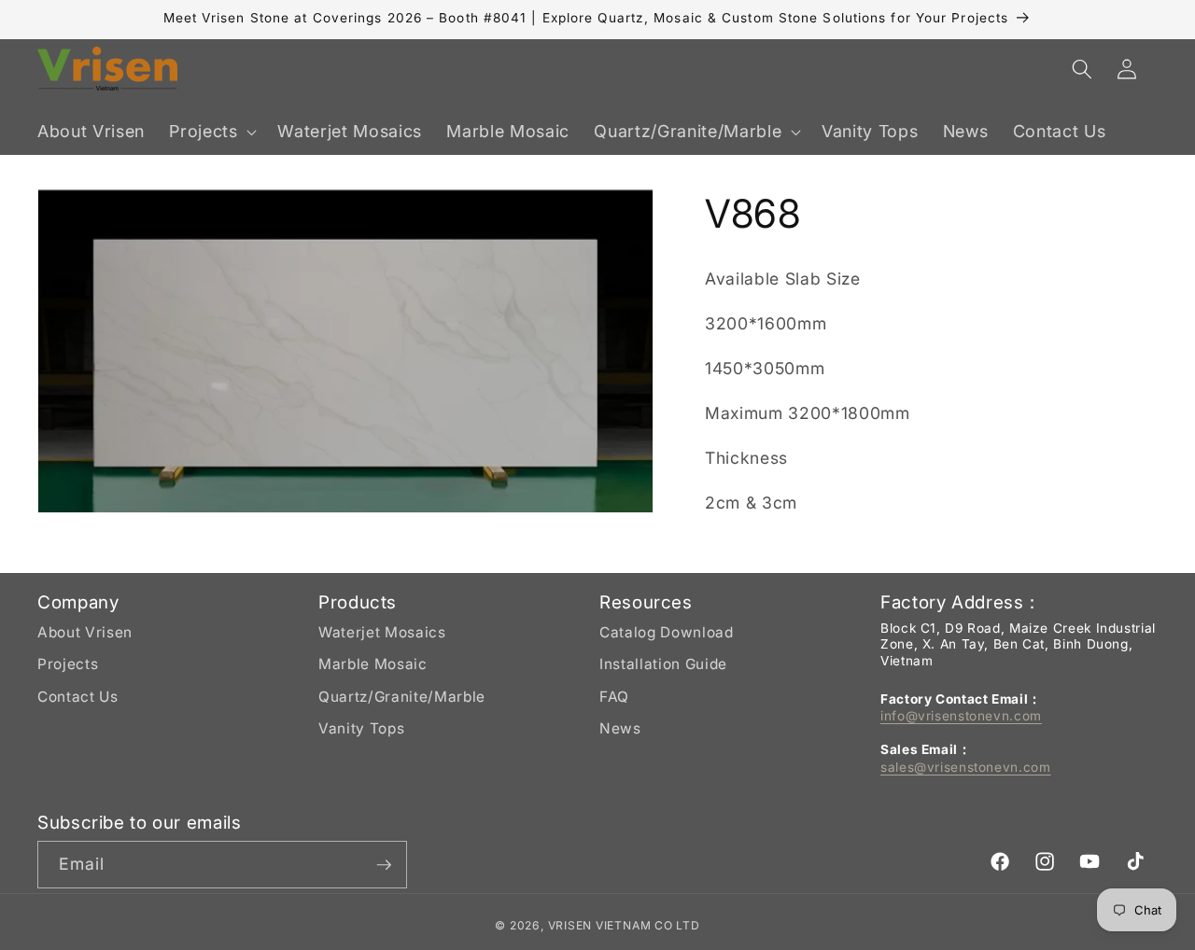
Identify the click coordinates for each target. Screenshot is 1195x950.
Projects (67, 664)
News (620, 728)
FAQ (614, 697)
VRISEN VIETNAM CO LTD (624, 925)
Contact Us (78, 697)
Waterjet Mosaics (382, 632)
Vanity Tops (361, 728)
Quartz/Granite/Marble (401, 697)
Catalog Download (666, 632)
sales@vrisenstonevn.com (965, 767)
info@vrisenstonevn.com (961, 715)
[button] (211, 132)
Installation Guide (663, 664)
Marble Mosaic (373, 664)
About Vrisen (85, 632)
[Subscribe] (383, 865)
